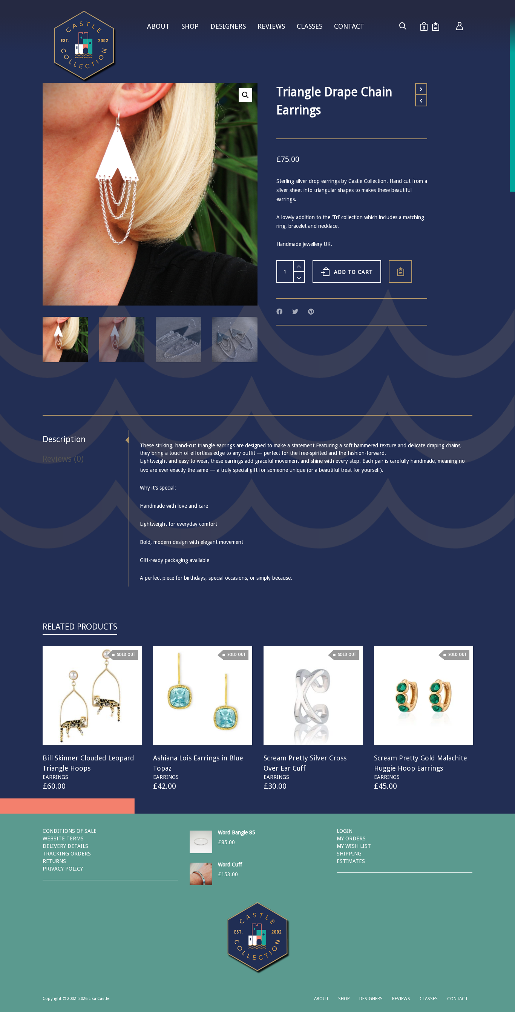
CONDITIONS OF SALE (70, 831)
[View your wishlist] (436, 26)
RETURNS (54, 861)
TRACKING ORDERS (67, 854)
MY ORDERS (351, 838)
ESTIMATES (351, 861)
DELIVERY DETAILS (65, 846)
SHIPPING (349, 854)
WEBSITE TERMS (63, 838)
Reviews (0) (63, 459)
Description (64, 439)
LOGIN (345, 831)
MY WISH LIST (354, 846)
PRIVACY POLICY (63, 869)
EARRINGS (55, 777)
